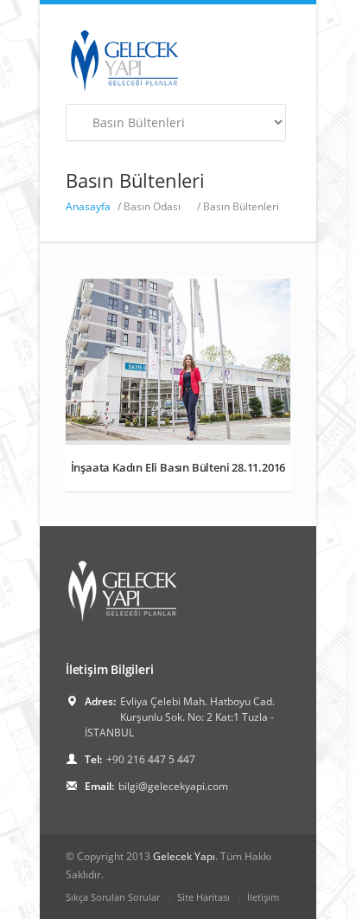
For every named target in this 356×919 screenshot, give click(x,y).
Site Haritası (203, 896)
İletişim (263, 896)
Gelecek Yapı (184, 856)
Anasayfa (88, 206)
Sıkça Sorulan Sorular (113, 896)
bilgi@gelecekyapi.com (173, 786)
